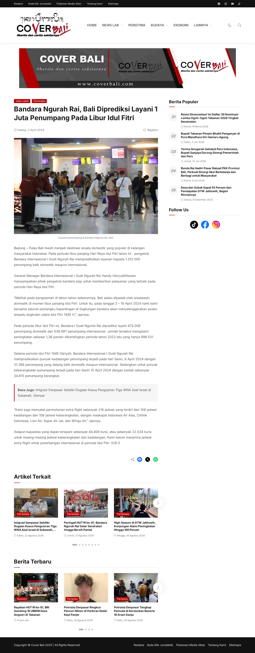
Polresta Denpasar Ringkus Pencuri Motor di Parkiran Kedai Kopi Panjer (85, 611)
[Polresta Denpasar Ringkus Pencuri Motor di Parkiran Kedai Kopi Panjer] (86, 600)
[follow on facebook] (219, 4)
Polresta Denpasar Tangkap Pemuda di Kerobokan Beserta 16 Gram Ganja (134, 611)
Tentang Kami (95, 3)
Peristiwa (72, 598)
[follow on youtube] (232, 4)
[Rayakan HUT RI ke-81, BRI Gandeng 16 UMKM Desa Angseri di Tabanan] (36, 600)
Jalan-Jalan (22, 100)
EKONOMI (181, 25)
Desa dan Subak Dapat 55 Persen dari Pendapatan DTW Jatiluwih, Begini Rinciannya (206, 191)
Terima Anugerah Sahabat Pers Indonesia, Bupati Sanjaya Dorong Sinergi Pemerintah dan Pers (210, 152)
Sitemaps (113, 3)
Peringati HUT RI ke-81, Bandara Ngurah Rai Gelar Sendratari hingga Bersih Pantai (85, 526)
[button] (229, 25)
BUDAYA (157, 25)
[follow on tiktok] (239, 4)
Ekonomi (22, 598)
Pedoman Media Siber (69, 3)
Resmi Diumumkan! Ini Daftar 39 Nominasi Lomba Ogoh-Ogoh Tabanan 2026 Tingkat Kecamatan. (209, 118)
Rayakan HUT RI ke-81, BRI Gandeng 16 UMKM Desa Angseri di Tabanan (31, 611)
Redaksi (18, 3)
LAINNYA (201, 25)
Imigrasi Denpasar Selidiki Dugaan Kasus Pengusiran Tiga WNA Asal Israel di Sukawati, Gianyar (35, 528)
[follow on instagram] (226, 4)
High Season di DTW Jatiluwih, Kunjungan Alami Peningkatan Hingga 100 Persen (135, 526)
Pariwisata (39, 100)
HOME (92, 25)
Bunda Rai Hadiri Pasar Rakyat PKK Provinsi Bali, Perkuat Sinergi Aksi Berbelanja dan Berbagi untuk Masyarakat (210, 172)
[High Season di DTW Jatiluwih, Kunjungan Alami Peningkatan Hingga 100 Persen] (136, 515)
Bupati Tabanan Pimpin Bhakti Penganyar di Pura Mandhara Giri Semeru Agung (210, 135)
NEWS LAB (110, 25)
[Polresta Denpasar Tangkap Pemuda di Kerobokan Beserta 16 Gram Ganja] (136, 600)
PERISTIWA (136, 25)
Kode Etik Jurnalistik (39, 3)
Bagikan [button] (152, 130)
